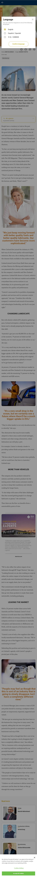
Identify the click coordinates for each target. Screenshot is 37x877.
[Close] (34, 857)
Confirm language (18, 44)
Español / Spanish (14, 33)
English (10, 29)
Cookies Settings (19, 868)
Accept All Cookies (18, 873)
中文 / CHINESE (13, 37)
